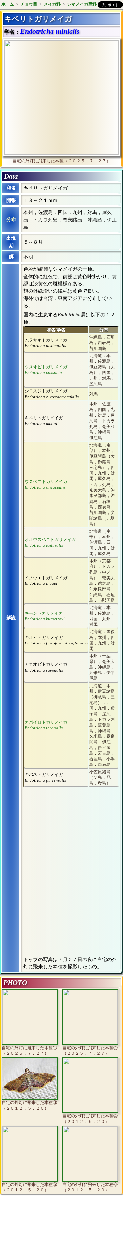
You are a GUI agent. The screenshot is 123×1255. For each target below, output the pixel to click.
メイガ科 (52, 4)
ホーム (7, 4)
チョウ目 (28, 4)
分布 (11, 219)
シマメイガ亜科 (82, 4)
